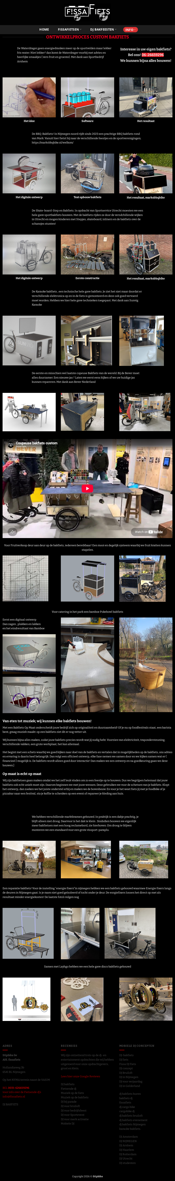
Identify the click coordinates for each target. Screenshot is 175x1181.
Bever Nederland (84, 381)
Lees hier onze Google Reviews (80, 1076)
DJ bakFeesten (102, 29)
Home (44, 29)
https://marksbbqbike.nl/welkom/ (52, 142)
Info (129, 30)
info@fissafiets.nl (14, 1096)
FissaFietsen (68, 29)
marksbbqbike (155, 197)
